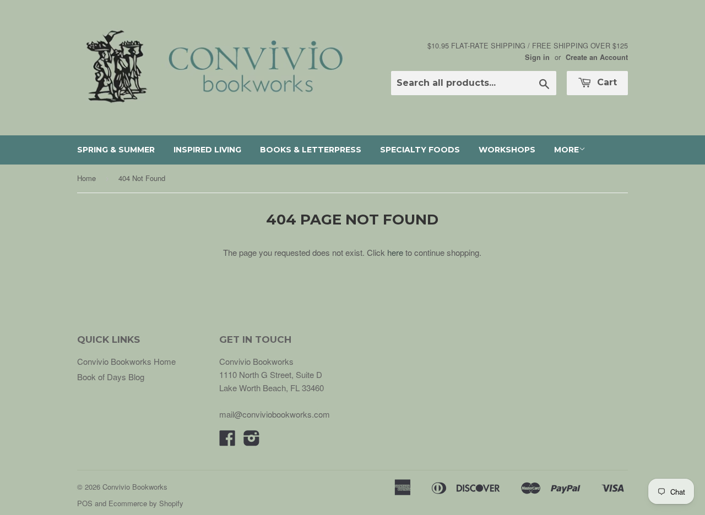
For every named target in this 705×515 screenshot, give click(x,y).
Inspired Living (207, 150)
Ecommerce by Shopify (146, 503)
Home (86, 178)
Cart (605, 82)
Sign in (537, 57)
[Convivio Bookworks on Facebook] (227, 441)
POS (85, 503)
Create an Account (597, 57)
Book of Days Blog (110, 376)
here (395, 252)
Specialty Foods (420, 150)
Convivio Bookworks (134, 486)
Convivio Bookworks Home (126, 361)
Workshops (507, 150)
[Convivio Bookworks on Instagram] (251, 441)
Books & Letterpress (310, 150)
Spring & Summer (116, 150)
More (566, 150)
